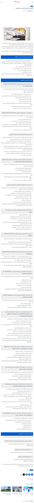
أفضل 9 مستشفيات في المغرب (29, 494)
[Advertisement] (17, 21)
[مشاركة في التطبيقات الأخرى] (21, 474)
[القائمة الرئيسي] (32, 2)
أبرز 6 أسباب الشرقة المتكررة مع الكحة (17, 494)
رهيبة (24, 501)
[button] (29, 474)
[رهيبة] (17, 2)
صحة (31, 6)
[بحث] (1, 2)
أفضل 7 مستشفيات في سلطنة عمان (7, 494)
